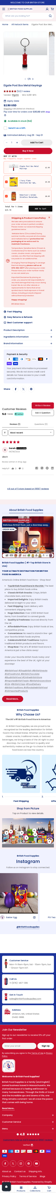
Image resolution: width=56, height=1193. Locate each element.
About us (6, 1171)
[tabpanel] (28, 609)
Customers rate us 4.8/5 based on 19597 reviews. (28, 1139)
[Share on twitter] (41, 468)
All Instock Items (19, 24)
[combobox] (28, 16)
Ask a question (42, 412)
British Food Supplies (20, 1181)
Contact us (20, 1171)
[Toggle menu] (3, 9)
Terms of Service (28, 1176)
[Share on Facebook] (16, 389)
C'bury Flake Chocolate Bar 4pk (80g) (27, 183)
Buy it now (28, 150)
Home (5, 24)
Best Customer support (19, 322)
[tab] (26, 510)
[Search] (50, 15)
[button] (10, 91)
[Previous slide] (25, 79)
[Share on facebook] (36, 468)
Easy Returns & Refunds (19, 317)
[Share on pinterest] (47, 468)
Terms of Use (37, 1053)
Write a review (42, 405)
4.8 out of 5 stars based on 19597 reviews (28, 488)
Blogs (42, 1176)
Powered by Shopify (42, 1181)
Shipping (8, 108)
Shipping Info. (35, 1171)
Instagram (28, 861)
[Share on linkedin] (52, 468)
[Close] (49, 217)
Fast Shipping (14, 311)
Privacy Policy (9, 1176)
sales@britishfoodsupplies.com (25, 998)
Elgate (15, 94)
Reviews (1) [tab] (15, 424)
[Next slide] (32, 79)
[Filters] (5, 433)
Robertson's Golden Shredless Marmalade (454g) (28, 197)
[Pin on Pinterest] (31, 389)
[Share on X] (23, 389)
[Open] (6, 1186)
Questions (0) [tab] (41, 424)
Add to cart (40, 209)
